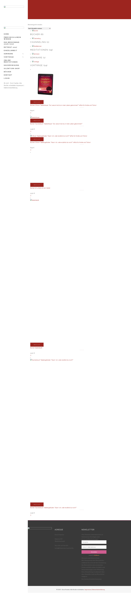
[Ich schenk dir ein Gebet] (30, 195)
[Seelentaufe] (30, 355)
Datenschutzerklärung (10, 88)
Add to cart (37, 102)
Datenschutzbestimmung (92, 579)
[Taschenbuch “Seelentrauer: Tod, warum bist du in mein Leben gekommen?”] (30, 131)
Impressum (19, 85)
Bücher (32, 105)
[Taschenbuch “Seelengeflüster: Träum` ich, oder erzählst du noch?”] (30, 515)
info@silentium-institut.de (64, 548)
